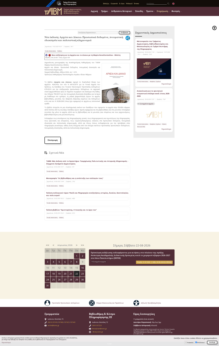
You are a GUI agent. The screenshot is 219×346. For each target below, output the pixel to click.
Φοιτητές (175, 11)
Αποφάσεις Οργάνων (155, 81)
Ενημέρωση (162, 11)
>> (82, 245)
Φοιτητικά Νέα (141, 127)
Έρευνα (149, 11)
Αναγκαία (190, 342)
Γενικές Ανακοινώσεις (50, 51)
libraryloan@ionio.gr (99, 329)
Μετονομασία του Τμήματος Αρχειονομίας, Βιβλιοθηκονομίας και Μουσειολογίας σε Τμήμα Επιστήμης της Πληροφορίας (152, 45)
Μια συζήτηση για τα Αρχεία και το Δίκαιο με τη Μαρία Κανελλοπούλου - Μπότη (85, 55)
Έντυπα (136, 4)
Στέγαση (164, 124)
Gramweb (114, 4)
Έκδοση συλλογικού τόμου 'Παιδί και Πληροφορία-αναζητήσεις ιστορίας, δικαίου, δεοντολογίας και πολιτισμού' (87, 194)
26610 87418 (52, 322)
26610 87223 (97, 325)
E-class (121, 4)
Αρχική (94, 11)
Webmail (129, 4)
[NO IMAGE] (154, 114)
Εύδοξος (106, 4)
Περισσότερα (166, 84)
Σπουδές (139, 11)
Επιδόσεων (201, 342)
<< (47, 245)
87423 (67, 322)
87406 (61, 322)
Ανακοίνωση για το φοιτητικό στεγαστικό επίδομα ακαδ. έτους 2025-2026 (153, 93)
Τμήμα (104, 11)
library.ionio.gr (98, 332)
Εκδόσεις (59, 51)
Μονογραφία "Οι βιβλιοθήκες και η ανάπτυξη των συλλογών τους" (74, 178)
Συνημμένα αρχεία (146, 104)
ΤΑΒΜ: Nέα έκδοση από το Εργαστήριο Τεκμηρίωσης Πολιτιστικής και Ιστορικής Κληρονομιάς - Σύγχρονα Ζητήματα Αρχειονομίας (87, 162)
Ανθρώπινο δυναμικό (121, 11)
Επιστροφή (53, 140)
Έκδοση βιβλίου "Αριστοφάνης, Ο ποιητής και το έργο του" (71, 210)
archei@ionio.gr (53, 325)
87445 (73, 322)
